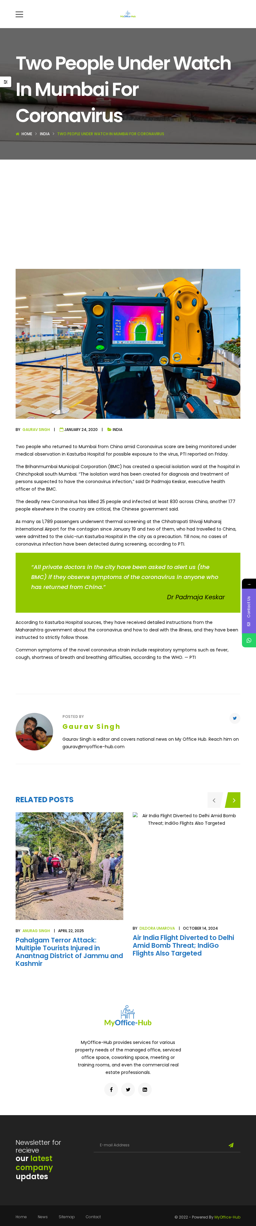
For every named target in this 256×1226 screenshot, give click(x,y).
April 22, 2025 (71, 930)
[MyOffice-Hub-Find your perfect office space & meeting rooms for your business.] (128, 14)
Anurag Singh (36, 930)
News (43, 1216)
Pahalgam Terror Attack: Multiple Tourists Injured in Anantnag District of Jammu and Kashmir (69, 952)
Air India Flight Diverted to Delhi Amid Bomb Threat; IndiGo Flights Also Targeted (183, 945)
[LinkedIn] (145, 1089)
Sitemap (67, 1216)
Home (27, 133)
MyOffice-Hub (227, 1217)
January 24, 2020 (81, 429)
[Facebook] (111, 1089)
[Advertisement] (128, 206)
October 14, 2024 (200, 928)
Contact (93, 1216)
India (45, 133)
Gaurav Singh (36, 429)
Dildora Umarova (157, 928)
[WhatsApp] (249, 640)
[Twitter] (234, 718)
